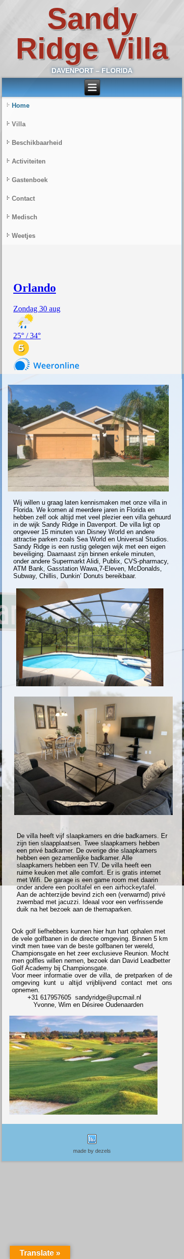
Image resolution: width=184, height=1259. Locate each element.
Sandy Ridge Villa (92, 33)
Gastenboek (30, 180)
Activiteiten (29, 161)
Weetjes (23, 235)
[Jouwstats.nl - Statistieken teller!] (92, 1145)
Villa (19, 124)
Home (20, 105)
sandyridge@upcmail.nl (108, 997)
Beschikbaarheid (37, 142)
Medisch (24, 217)
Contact (23, 198)
